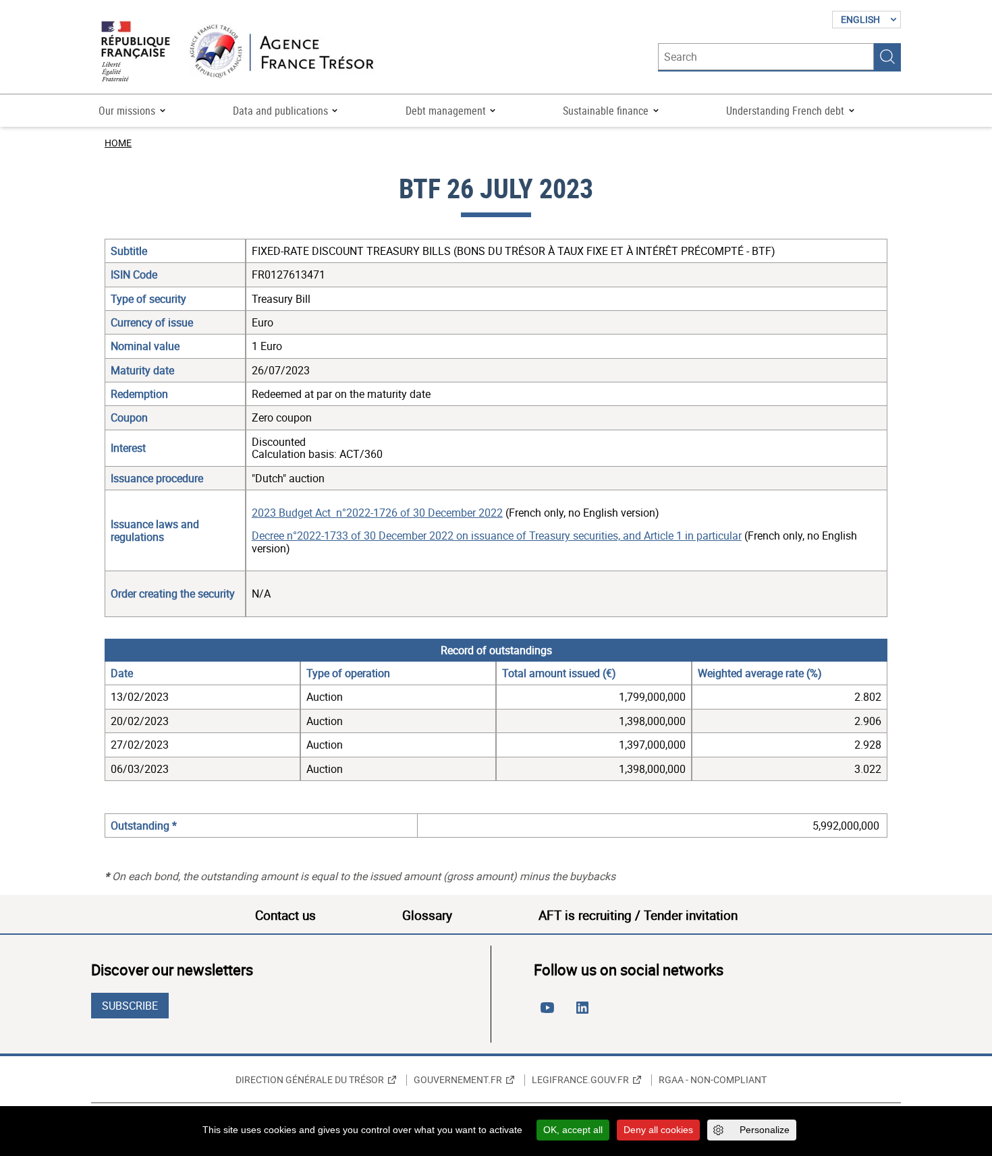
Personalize (765, 1129)
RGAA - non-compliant (713, 1079)
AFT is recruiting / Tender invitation (638, 915)
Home (118, 142)
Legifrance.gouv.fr (580, 1079)
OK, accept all (573, 1129)
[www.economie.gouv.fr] (135, 52)
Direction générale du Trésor (310, 1079)
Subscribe (130, 1005)
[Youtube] (550, 1013)
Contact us (285, 915)
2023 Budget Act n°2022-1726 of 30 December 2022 (377, 512)
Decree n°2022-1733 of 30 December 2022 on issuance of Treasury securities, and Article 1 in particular (497, 535)
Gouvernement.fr (458, 1079)
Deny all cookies (658, 1129)
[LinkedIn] (585, 1013)
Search (887, 56)
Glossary (427, 915)
